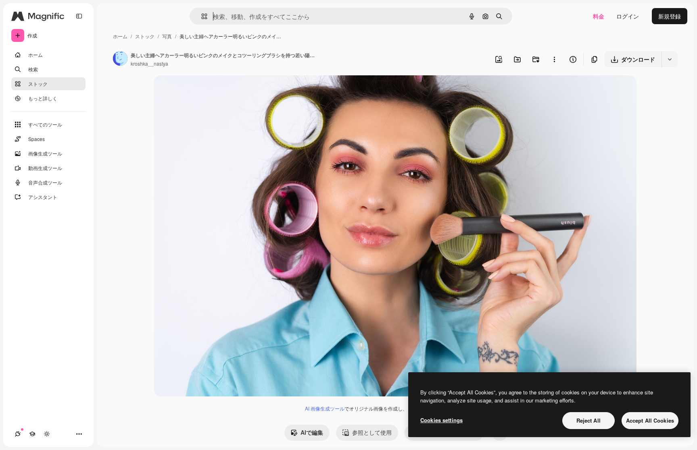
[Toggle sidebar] (79, 16)
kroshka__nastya (149, 63)
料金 (598, 16)
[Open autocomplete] (201, 16)
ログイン (627, 16)
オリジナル (209, 91)
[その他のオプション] (554, 59)
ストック (144, 36)
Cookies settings (441, 420)
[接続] (17, 433)
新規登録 (669, 16)
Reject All (588, 420)
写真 (167, 36)
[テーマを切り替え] (46, 433)
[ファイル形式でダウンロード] (670, 59)
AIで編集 (312, 432)
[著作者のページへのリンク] (120, 59)
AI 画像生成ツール (324, 408)
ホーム (120, 36)
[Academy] (32, 433)
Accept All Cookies (650, 420)
